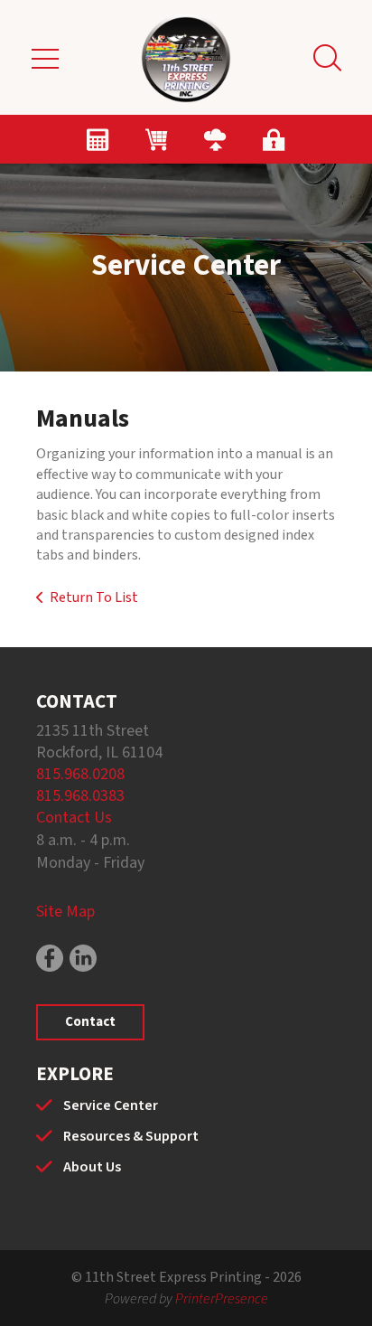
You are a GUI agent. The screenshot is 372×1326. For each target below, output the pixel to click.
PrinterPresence (221, 1299)
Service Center (110, 1105)
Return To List (94, 597)
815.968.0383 (80, 796)
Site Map (65, 911)
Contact (90, 1021)
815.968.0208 (80, 774)
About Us (92, 1167)
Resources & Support (131, 1136)
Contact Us (74, 817)
